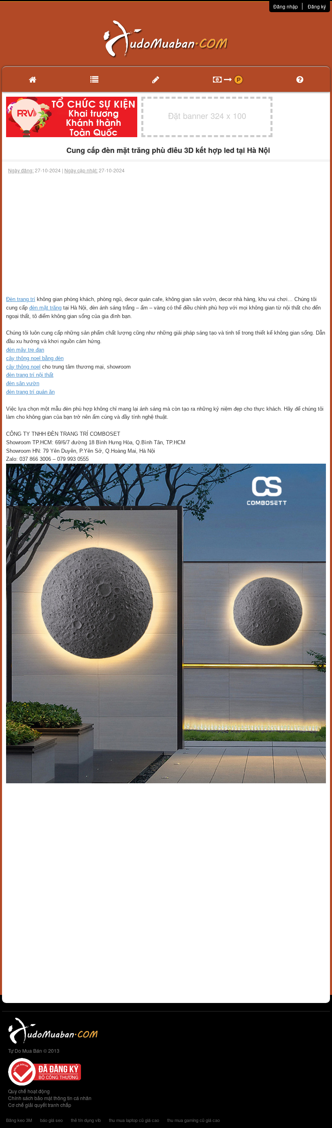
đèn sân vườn (22, 383)
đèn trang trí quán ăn (30, 392)
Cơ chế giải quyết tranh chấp (39, 1104)
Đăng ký (317, 6)
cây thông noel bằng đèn (35, 358)
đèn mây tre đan (25, 350)
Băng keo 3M (19, 1120)
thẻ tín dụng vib (86, 1120)
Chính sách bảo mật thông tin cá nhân (50, 1097)
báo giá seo (51, 1120)
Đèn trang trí (20, 299)
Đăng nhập (285, 6)
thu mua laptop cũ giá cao (134, 1120)
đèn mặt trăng (45, 308)
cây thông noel (23, 367)
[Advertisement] (166, 234)
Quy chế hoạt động (29, 1091)
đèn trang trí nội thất (29, 375)
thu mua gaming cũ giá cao (193, 1120)
